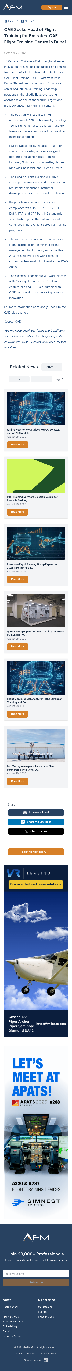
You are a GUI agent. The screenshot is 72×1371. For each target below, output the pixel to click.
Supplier (43, 1311)
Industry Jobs (46, 1316)
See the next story (34, 851)
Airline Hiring (10, 1326)
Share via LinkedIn (39, 822)
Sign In (52, 7)
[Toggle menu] (65, 7)
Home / (13, 21)
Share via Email (39, 812)
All (4, 1311)
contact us (37, 341)
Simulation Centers (13, 1321)
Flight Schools (11, 1316)
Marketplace (45, 1306)
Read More (17, 445)
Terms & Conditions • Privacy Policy (36, 1353)
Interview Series (12, 1335)
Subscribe (36, 1282)
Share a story (10, 1306)
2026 (49, 367)
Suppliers (8, 1331)
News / (29, 21)
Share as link (38, 831)
